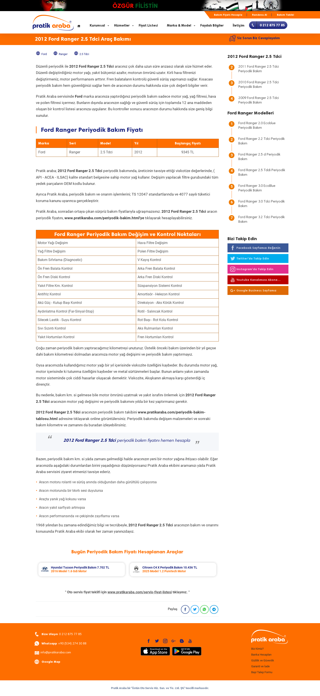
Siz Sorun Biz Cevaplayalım (258, 38)
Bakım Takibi (285, 14)
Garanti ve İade (260, 666)
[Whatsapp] (204, 609)
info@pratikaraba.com (55, 652)
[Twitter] (194, 609)
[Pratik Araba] (269, 637)
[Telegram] (214, 609)
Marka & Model (179, 25)
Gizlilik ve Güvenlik (262, 660)
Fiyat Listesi (148, 25)
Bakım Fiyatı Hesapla (228, 14)
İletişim (238, 25)
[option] (81, 569)
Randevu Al (259, 14)
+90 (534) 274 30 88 (64, 643)
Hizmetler (122, 25)
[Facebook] (185, 609)
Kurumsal (97, 25)
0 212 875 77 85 (62, 634)
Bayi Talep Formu (261, 672)
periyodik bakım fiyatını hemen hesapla (126, 440)
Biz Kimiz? (257, 648)
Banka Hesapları (261, 654)
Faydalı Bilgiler (212, 25)
